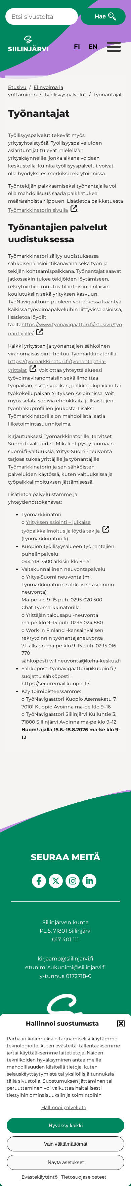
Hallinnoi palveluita (63, 1107)
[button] (121, 1023)
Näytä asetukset (66, 1162)
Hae (100, 16)
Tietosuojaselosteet (83, 1177)
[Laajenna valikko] (113, 47)
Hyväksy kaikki (66, 1125)
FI (77, 46)
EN (92, 46)
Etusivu (17, 87)
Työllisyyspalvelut (65, 95)
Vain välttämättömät (65, 1144)
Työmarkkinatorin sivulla (38, 210)
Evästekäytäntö (39, 1177)
